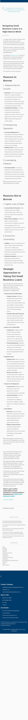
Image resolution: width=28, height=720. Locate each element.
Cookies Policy (15, 629)
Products (5, 561)
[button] (27, 1)
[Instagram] (6, 580)
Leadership (5, 556)
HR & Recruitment (7, 553)
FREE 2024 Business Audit (12, 495)
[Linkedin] (10, 580)
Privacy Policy (6, 629)
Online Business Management (10, 560)
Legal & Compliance (8, 557)
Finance (5, 551)
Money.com (14, 55)
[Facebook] (2, 580)
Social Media (6, 564)
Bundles (5, 548)
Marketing (5, 559)
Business (5, 550)
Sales (4, 563)
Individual (5, 554)
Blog (4, 547)
